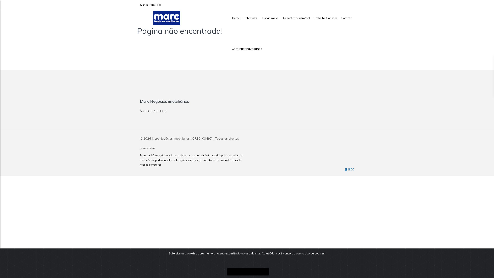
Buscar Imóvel (270, 18)
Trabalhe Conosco (326, 18)
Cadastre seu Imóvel (296, 18)
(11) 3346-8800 (152, 5)
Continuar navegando (247, 49)
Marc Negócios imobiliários (171, 138)
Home (236, 18)
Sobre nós (250, 18)
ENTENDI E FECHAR (248, 272)
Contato (346, 18)
